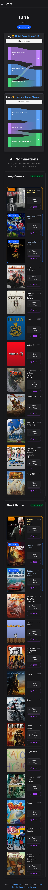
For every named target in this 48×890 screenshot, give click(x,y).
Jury (27, 887)
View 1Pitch (34, 200)
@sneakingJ (18, 884)
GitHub (39, 884)
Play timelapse (24, 41)
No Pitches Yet (35, 384)
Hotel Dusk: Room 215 (27, 36)
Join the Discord (18, 887)
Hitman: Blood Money (27, 97)
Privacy (33, 887)
